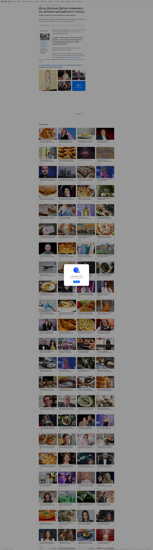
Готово (76, 281)
